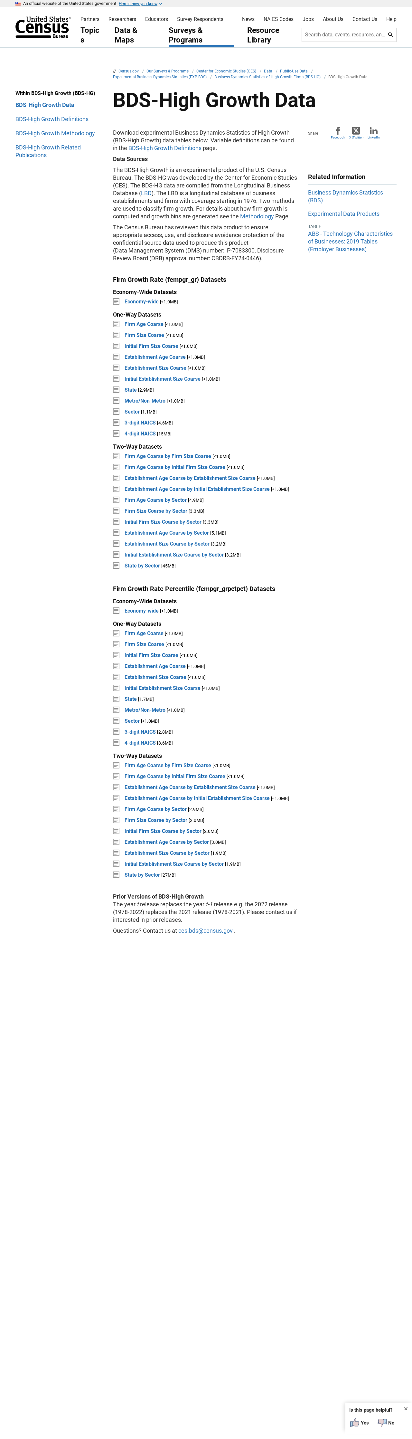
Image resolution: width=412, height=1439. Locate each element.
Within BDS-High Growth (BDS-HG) (55, 93)
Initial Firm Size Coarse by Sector (163, 522)
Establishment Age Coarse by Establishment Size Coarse (190, 478)
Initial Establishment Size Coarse (163, 379)
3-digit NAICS (141, 423)
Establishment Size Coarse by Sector (167, 544)
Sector (133, 412)
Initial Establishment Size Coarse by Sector (174, 555)
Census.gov (129, 71)
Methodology (257, 216)
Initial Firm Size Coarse (152, 346)
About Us (333, 19)
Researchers (122, 19)
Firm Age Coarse (145, 324)
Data (268, 71)
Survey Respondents (200, 19)
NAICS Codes (279, 19)
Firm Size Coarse (144, 335)
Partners (89, 19)
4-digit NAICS (141, 434)
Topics (89, 35)
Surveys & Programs (186, 35)
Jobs (308, 19)
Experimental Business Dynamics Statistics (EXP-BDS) (160, 77)
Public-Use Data (294, 71)
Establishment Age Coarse (156, 357)
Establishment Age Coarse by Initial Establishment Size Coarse (197, 489)
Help (391, 19)
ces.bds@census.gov (205, 930)
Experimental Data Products (343, 213)
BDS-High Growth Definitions (164, 148)
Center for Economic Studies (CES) (226, 71)
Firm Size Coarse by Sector (156, 511)
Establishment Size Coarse (156, 368)
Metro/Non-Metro (146, 401)
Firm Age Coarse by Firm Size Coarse (168, 456)
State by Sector (142, 566)
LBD (146, 193)
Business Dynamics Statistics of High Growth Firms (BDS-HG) (268, 77)
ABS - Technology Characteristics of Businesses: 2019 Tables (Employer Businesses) (350, 241)
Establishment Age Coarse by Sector (167, 533)
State (131, 390)
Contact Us (364, 19)
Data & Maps (126, 35)
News (248, 19)
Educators (156, 19)
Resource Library (263, 35)
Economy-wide (142, 302)
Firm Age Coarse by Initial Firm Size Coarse (175, 467)
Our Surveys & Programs (168, 71)
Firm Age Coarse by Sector (156, 500)
